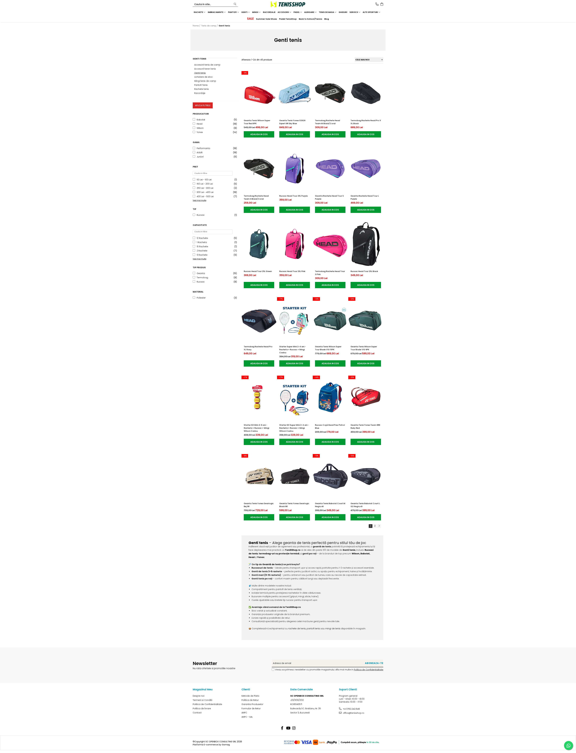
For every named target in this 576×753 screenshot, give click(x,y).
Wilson (200, 128)
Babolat (201, 119)
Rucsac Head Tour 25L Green (258, 271)
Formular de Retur (251, 708)
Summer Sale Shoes (266, 19)
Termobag (202, 277)
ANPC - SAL (247, 716)
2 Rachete (202, 250)
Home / (197, 25)
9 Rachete (202, 254)
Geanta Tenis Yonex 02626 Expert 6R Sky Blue (292, 122)
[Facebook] (282, 728)
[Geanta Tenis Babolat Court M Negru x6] (330, 476)
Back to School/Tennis (310, 19)
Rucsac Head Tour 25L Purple (293, 195)
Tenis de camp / (209, 25)
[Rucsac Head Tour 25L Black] (365, 244)
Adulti (199, 152)
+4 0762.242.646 (351, 708)
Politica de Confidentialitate (368, 669)
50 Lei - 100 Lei (204, 179)
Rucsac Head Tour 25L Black (364, 271)
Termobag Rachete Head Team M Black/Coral (327, 122)
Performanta (203, 148)
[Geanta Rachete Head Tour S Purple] (330, 168)
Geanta (201, 273)
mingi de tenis (332, 628)
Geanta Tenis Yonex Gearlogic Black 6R (294, 505)
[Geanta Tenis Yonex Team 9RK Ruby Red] (365, 397)
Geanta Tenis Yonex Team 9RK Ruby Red (365, 426)
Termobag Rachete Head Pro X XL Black (366, 122)
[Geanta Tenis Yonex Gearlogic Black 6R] (294, 476)
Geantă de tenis (271, 564)
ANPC (244, 712)
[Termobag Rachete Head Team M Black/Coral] (330, 93)
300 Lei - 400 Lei (205, 192)
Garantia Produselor (252, 704)
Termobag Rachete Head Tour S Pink (330, 273)
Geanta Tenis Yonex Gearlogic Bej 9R (259, 505)
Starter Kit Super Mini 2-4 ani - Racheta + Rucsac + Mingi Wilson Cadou (294, 428)
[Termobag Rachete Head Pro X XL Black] (365, 93)
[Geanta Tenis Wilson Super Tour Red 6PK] (259, 93)
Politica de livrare (202, 708)
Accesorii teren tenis (205, 68)
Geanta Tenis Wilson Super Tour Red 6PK (257, 122)
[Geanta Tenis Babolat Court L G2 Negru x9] (365, 476)
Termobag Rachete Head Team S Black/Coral (256, 197)
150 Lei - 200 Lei (205, 183)
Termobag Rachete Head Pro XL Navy (258, 348)
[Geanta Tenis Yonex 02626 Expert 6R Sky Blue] (294, 93)
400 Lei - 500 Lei (205, 196)
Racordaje (199, 93)
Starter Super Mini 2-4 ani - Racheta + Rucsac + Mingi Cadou (292, 349)
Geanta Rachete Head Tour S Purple (329, 197)
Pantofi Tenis (201, 85)
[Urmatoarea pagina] (379, 526)
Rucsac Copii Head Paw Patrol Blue (330, 426)
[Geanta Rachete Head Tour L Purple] (365, 168)
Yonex (200, 132)
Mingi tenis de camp (205, 80)
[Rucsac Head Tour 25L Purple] (294, 168)
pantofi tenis (313, 628)
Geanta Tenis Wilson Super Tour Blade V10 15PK (328, 348)
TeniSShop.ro (292, 549)
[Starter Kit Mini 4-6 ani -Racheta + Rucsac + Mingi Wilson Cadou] (259, 397)
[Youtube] (288, 728)
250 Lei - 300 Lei (205, 188)
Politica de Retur (250, 700)
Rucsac (201, 215)
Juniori (200, 156)
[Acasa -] (288, 4)
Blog (326, 19)
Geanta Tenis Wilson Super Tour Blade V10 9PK (364, 348)
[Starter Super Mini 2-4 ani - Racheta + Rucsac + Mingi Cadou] (294, 319)
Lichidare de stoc (203, 76)
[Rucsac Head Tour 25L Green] (259, 244)
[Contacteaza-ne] (377, 4)
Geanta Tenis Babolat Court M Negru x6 (330, 505)
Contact (197, 712)
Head (199, 123)
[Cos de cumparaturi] (381, 4)
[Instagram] (294, 728)
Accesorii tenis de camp (207, 64)
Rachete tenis (201, 89)
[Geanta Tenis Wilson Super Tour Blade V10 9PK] (365, 319)
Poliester (201, 297)
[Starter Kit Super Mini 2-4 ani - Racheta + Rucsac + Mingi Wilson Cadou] (294, 397)
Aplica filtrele (202, 105)
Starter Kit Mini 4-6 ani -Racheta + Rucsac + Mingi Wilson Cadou (256, 428)
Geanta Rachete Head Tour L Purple (365, 197)
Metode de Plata (250, 695)
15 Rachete (202, 246)
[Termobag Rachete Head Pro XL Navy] (259, 319)
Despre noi (198, 695)
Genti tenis (200, 72)
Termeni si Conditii (202, 700)
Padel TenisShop (288, 19)
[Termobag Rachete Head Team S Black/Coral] (259, 168)
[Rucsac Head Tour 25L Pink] (294, 244)
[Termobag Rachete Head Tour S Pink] (330, 244)
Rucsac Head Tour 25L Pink (292, 271)
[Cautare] (235, 4)
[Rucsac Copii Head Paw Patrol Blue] (330, 397)
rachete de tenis (297, 628)
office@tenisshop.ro (353, 712)
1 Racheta (202, 242)
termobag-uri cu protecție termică (279, 553)
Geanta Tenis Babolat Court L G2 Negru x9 (365, 505)
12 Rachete (202, 238)
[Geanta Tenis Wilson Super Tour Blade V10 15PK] (330, 319)
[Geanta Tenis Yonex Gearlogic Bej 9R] (259, 476)
